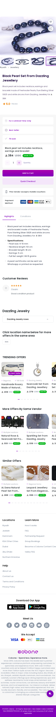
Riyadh (3, 67)
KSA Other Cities (10, 541)
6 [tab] (34, 399)
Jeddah (6, 530)
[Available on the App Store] (16, 607)
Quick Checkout (28, 181)
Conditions (25, 216)
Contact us (8, 576)
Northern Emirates (11, 557)
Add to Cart (28, 173)
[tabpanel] (28, 36)
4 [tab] (31, 52)
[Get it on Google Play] (37, 607)
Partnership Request (34, 536)
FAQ (27, 530)
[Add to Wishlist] (51, 22)
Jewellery (14, 67)
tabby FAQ (30, 551)
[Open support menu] (50, 693)
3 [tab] (28, 52)
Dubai (5, 546)
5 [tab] (34, 52)
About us (6, 571)
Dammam (7, 536)
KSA (6, 342)
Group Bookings (32, 541)
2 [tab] (25, 52)
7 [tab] (37, 399)
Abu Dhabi (7, 551)
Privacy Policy (8, 586)
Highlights (9, 216)
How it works (31, 525)
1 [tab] (22, 52)
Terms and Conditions (13, 581)
